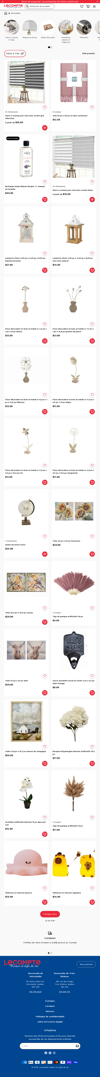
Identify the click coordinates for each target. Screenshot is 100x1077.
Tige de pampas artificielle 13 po (68, 826)
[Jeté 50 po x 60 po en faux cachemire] (74, 82)
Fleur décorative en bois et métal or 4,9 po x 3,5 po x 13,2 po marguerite (73, 471)
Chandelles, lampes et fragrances (66, 40)
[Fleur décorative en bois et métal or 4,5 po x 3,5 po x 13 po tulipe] (74, 370)
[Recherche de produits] (51, 6)
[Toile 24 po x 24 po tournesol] (74, 511)
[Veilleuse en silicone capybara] (74, 863)
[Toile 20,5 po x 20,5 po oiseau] (26, 583)
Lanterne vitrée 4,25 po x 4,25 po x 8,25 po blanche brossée (25, 259)
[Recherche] (27, 6)
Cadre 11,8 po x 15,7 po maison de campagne (25, 751)
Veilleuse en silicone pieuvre (18, 893)
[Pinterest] (50, 1052)
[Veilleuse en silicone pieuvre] (26, 863)
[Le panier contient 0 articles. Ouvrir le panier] (88, 6)
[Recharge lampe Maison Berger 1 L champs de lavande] (26, 157)
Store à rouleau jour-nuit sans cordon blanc (73, 190)
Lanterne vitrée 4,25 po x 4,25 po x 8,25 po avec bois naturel (73, 259)
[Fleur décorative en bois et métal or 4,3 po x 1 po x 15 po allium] (26, 299)
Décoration (16, 13)
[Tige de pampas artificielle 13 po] (74, 792)
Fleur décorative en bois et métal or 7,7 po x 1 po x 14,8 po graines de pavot (73, 330)
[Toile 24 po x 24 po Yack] (26, 651)
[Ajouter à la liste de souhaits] (44, 107)
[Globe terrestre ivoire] (26, 511)
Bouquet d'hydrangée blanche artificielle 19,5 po (74, 752)
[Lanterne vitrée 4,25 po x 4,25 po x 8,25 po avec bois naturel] (74, 228)
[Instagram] (54, 1052)
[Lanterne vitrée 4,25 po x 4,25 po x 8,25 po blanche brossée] (26, 228)
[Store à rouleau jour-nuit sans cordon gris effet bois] (26, 82)
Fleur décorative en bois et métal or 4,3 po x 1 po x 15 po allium (26, 330)
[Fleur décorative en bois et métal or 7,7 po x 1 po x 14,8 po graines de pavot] (74, 299)
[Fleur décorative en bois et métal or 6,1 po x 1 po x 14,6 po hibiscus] (26, 370)
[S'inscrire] (77, 1046)
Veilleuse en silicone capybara (67, 893)
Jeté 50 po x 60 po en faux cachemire (70, 116)
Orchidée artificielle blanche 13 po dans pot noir (25, 823)
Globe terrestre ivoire (15, 545)
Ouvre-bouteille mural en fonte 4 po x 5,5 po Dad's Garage (74, 682)
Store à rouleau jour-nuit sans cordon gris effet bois (24, 117)
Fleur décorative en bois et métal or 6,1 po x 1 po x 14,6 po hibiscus (26, 400)
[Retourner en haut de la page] (93, 1061)
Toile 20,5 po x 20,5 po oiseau (19, 613)
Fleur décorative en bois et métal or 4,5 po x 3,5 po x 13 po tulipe (73, 400)
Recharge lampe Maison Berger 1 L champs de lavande (25, 187)
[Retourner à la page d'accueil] (22, 964)
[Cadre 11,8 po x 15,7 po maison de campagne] (26, 722)
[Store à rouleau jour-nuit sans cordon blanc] (74, 157)
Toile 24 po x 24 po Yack (16, 681)
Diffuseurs (84, 37)
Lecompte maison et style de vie (53, 1067)
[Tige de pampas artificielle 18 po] (74, 583)
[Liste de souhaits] (81, 6)
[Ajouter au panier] (44, 199)
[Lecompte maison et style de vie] (13, 6)
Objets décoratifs (48, 37)
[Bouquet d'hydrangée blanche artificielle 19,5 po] (74, 722)
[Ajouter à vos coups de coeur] (44, 106)
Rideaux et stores (30, 37)
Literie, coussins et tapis (11, 39)
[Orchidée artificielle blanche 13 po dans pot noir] (26, 792)
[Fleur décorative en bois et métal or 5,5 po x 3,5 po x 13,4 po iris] (26, 440)
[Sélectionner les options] (44, 127)
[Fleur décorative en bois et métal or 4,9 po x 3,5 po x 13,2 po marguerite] (74, 440)
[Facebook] (45, 1052)
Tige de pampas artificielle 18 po (68, 616)
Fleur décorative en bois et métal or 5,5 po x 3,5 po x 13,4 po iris (26, 471)
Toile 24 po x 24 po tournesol (66, 541)
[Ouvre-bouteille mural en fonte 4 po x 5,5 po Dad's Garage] (74, 651)
